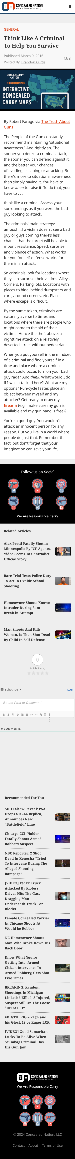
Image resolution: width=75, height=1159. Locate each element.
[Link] (40, 714)
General (11, 29)
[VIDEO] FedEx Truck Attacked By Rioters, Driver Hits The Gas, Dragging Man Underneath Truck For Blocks (24, 896)
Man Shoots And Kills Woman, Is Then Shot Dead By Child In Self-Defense (27, 634)
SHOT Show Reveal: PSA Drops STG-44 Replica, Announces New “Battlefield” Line (25, 817)
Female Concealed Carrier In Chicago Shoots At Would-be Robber (27, 923)
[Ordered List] (22, 714)
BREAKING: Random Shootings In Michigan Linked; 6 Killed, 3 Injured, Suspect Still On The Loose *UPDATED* (27, 997)
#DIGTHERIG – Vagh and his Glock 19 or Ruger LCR (27, 1020)
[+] (50, 715)
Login (70, 689)
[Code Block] (36, 714)
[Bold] (3, 714)
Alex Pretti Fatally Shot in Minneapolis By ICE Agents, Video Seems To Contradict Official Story (27, 551)
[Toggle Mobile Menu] (70, 6)
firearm (10, 405)
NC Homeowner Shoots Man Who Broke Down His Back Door (27, 942)
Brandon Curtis (33, 62)
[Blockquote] (31, 714)
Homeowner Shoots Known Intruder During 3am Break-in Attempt (27, 607)
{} (45, 714)
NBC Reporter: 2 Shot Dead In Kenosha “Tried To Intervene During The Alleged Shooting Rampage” (26, 863)
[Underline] (13, 714)
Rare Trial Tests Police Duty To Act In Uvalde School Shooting (27, 580)
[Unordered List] (26, 714)
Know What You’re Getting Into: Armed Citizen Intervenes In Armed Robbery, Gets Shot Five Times (27, 967)
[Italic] (8, 714)
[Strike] (17, 714)
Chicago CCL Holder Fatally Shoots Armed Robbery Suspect (23, 838)
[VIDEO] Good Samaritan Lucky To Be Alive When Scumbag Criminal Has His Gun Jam (26, 1039)
